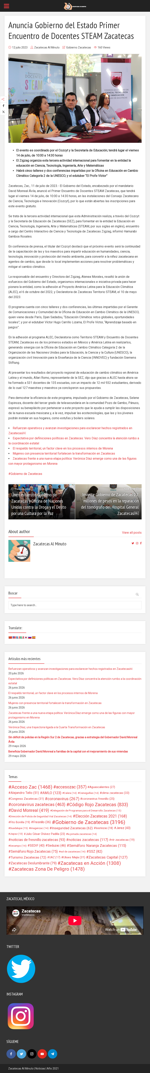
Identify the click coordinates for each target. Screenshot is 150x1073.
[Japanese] (26, 637)
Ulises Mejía (74, 857)
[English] (14, 637)
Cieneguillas (89, 792)
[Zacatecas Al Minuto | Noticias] (75, 6)
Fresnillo (42, 822)
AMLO (51, 793)
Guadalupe (19, 828)
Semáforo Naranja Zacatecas (97, 845)
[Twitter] (21, 1054)
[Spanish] (33, 637)
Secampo (18, 845)
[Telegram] (52, 1054)
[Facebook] (11, 1054)
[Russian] (29, 637)
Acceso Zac (32, 787)
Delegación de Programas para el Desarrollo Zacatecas (86, 810)
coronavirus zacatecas (38, 804)
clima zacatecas (115, 793)
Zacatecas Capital (108, 857)
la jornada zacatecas (82, 833)
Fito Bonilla (20, 822)
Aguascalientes (102, 787)
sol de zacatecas (73, 851)
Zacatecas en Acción (91, 863)
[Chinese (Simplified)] (10, 637)
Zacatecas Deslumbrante (34, 863)
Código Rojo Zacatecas (98, 804)
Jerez (123, 828)
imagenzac (39, 828)
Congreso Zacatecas (27, 799)
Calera (70, 792)
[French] (18, 637)
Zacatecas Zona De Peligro (48, 869)
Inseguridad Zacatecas (72, 828)
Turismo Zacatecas (28, 857)
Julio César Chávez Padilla (45, 834)
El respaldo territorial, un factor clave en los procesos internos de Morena (63, 448)
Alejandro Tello (25, 793)
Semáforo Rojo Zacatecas (34, 851)
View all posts (132, 532)
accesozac (71, 787)
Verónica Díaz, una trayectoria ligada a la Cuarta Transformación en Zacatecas (56, 727)
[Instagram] (32, 1054)
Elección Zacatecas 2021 (101, 816)
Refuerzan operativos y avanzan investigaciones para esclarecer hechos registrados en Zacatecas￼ (70, 668)
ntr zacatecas (123, 839)
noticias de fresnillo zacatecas (38, 840)
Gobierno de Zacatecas (26, 474)
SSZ (95, 851)
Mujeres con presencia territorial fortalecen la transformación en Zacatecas (64, 453)
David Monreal (30, 810)
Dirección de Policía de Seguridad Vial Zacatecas (41, 816)
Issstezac (104, 828)
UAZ (54, 857)
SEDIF (37, 845)
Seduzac (57, 845)
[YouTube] (42, 1054)
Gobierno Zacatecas (78, 47)
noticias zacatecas (88, 840)
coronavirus (63, 798)
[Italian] (22, 637)
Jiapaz (16, 833)
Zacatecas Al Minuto (47, 47)
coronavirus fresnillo (98, 799)
